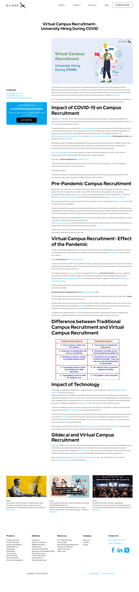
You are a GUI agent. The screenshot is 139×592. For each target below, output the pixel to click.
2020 (60, 119)
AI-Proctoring (11, 553)
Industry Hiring (37, 558)
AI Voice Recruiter (12, 542)
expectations (97, 230)
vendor (64, 417)
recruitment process (92, 426)
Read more (10, 510)
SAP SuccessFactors (39, 542)
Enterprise (35, 540)
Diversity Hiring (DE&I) (40, 549)
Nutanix (86, 457)
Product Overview (12, 540)
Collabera (93, 457)
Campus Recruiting (38, 556)
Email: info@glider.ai (115, 543)
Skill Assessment (12, 547)
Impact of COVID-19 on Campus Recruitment (14, 94)
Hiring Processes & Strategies (69, 17)
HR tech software (73, 410)
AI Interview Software (14, 544)
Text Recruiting (11, 556)
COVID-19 (69, 139)
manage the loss (115, 252)
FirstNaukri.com (82, 159)
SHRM (79, 194)
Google (56, 197)
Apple (70, 197)
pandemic (116, 95)
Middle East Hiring (38, 544)
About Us (86, 540)
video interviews (84, 450)
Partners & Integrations (14, 560)
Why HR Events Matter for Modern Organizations (108, 503)
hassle (85, 220)
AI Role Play (10, 551)
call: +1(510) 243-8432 (116, 540)
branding (78, 313)
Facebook (63, 197)
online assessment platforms (72, 278)
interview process (61, 223)
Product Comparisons (65, 547)
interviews (119, 201)
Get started (26, 120)
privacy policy (94, 573)
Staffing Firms (37, 547)
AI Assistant (10, 549)
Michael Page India (89, 292)
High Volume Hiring (38, 553)
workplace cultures (86, 403)
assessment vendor (62, 460)
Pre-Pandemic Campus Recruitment (19, 98)
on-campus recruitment (117, 197)
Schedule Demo (122, 5)
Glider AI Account (63, 549)
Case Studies (62, 542)
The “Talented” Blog (64, 540)
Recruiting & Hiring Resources (67, 544)
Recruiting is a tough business (61, 152)
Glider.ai (54, 445)
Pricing (85, 544)
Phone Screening (12, 558)
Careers (86, 542)
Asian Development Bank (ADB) (99, 136)
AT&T (81, 457)
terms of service (108, 573)
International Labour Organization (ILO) (68, 136)
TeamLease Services (75, 259)
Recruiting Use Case (39, 560)
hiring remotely (73, 273)
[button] (62, 5)
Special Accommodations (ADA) (43, 551)
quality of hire (115, 426)
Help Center (61, 551)
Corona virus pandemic (88, 128)
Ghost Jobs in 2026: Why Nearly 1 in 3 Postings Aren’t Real (24, 503)
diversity (80, 306)
